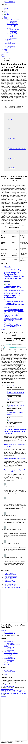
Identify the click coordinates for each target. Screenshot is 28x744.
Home (5, 17)
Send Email (3, 696)
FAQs (5, 50)
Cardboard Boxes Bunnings (12, 586)
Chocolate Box (13, 25)
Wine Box (9, 40)
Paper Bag (12, 35)
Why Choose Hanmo (12, 48)
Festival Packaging (14, 29)
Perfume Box (13, 22)
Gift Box (9, 28)
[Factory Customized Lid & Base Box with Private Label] (8, 399)
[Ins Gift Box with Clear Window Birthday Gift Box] (8, 420)
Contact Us (6, 52)
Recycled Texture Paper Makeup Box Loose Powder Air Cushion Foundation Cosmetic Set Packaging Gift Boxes (14, 274)
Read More (6, 281)
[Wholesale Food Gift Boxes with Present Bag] (15, 406)
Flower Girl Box (18, 691)
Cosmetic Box (13, 21)
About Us (6, 45)
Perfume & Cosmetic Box (13, 19)
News (5, 49)
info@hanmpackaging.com (7, 686)
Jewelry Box (10, 39)
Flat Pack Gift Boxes (10, 578)
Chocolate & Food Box (12, 24)
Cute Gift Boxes (9, 573)
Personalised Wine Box (10, 574)
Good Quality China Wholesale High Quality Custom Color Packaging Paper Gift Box (15, 431)
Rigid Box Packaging (10, 693)
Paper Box (12, 36)
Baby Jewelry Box (9, 583)
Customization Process (9, 43)
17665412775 (4, 684)
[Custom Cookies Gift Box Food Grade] (15, 414)
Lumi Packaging (9, 580)
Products (6, 18)
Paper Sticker (13, 38)
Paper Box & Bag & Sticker (14, 33)
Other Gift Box (13, 32)
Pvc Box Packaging (21, 693)
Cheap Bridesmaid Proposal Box (11, 691)
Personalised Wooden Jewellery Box (10, 690)
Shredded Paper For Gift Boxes (12, 587)
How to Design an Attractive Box (14, 458)
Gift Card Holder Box (10, 584)
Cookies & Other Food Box (17, 26)
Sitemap (12, 689)
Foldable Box (13, 31)
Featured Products (5, 689)
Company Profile (11, 46)
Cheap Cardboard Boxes (11, 576)
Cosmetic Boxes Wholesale (11, 577)
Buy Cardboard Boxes (10, 581)
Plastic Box (9, 42)
